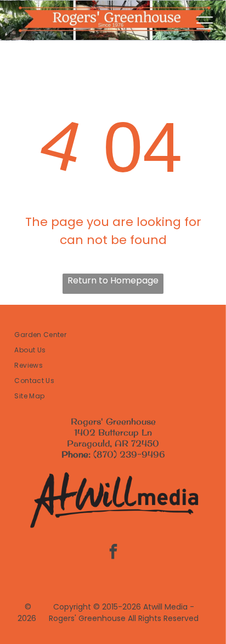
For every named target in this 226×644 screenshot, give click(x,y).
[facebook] (113, 552)
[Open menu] (204, 23)
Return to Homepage (113, 280)
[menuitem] (112, 335)
